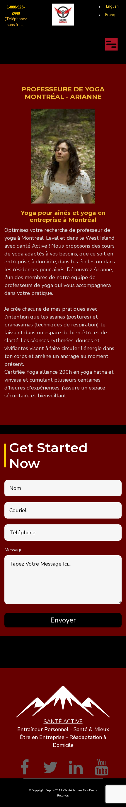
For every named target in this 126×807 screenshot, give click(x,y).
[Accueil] (63, 15)
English (112, 6)
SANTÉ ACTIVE (63, 721)
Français (112, 15)
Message (13, 550)
